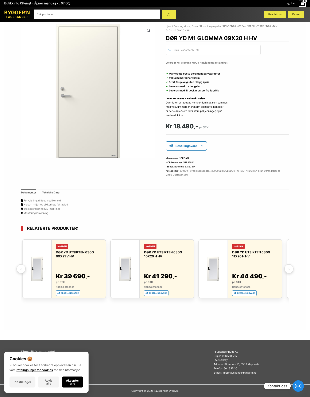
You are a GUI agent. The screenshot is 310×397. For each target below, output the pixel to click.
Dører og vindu (182, 26)
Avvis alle (49, 382)
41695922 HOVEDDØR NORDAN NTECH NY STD (236, 171)
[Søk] (169, 14)
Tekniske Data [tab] (50, 192)
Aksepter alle (72, 382)
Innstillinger (22, 382)
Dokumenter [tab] (28, 192)
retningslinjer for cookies (34, 370)
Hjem (168, 26)
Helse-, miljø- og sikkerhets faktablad (46, 204)
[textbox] (215, 50)
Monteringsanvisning (36, 213)
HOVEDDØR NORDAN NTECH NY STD (243, 26)
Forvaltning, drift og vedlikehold (42, 200)
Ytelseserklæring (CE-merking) (42, 208)
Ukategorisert (180, 175)
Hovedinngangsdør (210, 26)
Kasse (295, 14)
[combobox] (213, 50)
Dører (195, 26)
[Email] (298, 386)
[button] (148, 30)
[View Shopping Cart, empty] (302, 3)
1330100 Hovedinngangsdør (193, 171)
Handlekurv (275, 14)
